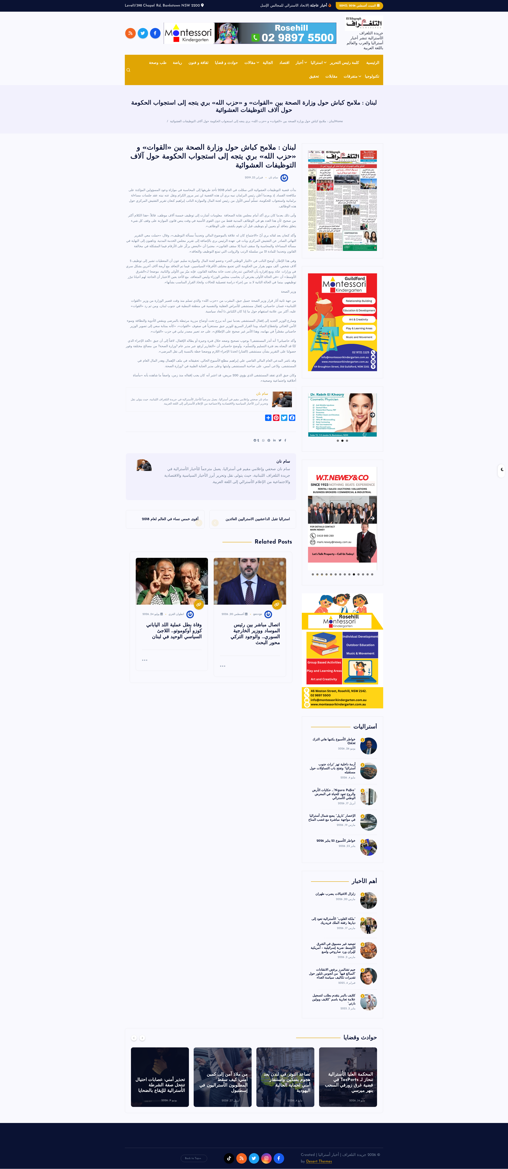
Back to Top (192, 1164)
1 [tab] (347, 447)
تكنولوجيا (372, 83)
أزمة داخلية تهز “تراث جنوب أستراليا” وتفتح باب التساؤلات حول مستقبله (332, 774)
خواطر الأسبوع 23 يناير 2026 (336, 847)
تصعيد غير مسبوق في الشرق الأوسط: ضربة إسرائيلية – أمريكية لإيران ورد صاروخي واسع (333, 954)
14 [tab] (313, 580)
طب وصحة (157, 69)
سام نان (273, 183)
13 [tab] (317, 580)
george (257, 620)
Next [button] (372, 420)
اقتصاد (284, 69)
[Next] (142, 1044)
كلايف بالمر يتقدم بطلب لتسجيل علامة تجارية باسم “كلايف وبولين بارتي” (333, 1005)
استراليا (317, 69)
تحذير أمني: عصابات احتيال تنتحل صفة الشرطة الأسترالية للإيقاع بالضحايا (223, 1091)
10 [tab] (331, 580)
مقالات (249, 69)
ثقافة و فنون (198, 69)
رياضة (177, 69)
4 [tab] (358, 580)
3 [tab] (338, 447)
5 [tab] (354, 580)
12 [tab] (322, 580)
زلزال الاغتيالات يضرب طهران (335, 900)
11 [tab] (326, 580)
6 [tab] (349, 580)
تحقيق (314, 83)
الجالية (268, 69)
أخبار (299, 69)
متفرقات (350, 83)
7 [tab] (345, 580)
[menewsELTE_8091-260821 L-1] (342, 207)
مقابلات (331, 83)
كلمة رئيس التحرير (344, 69)
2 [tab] (342, 447)
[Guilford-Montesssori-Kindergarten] (342, 328)
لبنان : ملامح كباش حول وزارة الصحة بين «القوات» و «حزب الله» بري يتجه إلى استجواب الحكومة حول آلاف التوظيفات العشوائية (252, 127)
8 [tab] (340, 580)
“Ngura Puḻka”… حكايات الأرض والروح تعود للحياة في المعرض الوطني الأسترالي (333, 800)
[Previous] (134, 1044)
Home (339, 127)
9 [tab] (336, 580)
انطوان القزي (176, 620)
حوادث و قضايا (226, 69)
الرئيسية (372, 69)
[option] (348, 1083)
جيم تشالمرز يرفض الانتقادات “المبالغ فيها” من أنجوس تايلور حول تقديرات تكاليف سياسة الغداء (332, 980)
